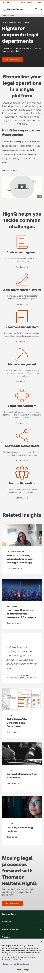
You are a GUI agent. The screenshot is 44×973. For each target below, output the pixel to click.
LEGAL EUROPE (8, 16)
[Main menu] (35, 9)
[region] (22, 956)
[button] (22, 914)
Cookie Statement (9, 964)
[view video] (22, 187)
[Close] (41, 941)
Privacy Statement (23, 964)
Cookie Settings (22, 970)
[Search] (40, 9)
